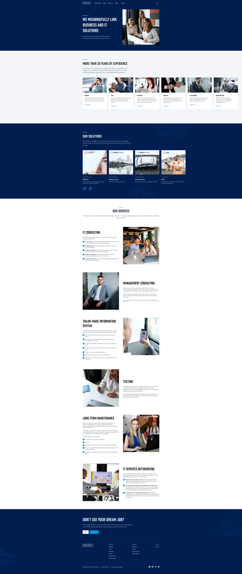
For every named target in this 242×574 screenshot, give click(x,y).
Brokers (111, 553)
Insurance (111, 551)
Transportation (112, 558)
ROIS (133, 549)
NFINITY (134, 546)
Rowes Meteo (135, 553)
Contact (123, 3)
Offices (157, 546)
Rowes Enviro (135, 551)
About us (110, 3)
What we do (98, 3)
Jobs (86, 532)
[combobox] (157, 3)
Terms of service (105, 567)
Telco (110, 549)
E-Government (112, 556)
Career (104, 3)
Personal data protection (117, 567)
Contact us (94, 532)
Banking (111, 546)
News (116, 3)
